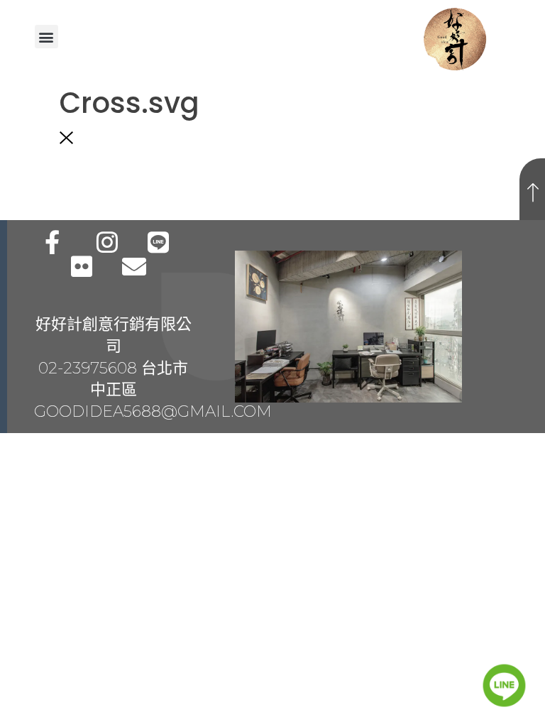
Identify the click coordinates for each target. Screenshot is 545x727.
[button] (46, 36)
